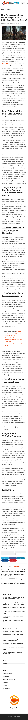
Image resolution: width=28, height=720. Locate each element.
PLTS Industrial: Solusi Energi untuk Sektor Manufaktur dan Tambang (13, 575)
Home (2, 9)
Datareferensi (10, 23)
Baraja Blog (6, 685)
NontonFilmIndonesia (8, 64)
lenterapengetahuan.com (9, 679)
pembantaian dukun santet (9, 554)
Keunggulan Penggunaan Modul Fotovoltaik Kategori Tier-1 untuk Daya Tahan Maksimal (13, 570)
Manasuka (8, 9)
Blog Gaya (5, 682)
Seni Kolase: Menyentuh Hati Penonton (12, 631)
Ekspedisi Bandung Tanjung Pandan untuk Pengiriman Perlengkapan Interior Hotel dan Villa (13, 583)
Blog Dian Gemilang (8, 673)
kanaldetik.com (6, 688)
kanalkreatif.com (7, 676)
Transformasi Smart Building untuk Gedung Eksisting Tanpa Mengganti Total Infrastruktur (13, 599)
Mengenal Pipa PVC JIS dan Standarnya (12, 579)
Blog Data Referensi (15, 716)
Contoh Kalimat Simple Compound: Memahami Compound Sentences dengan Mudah (13, 339)
